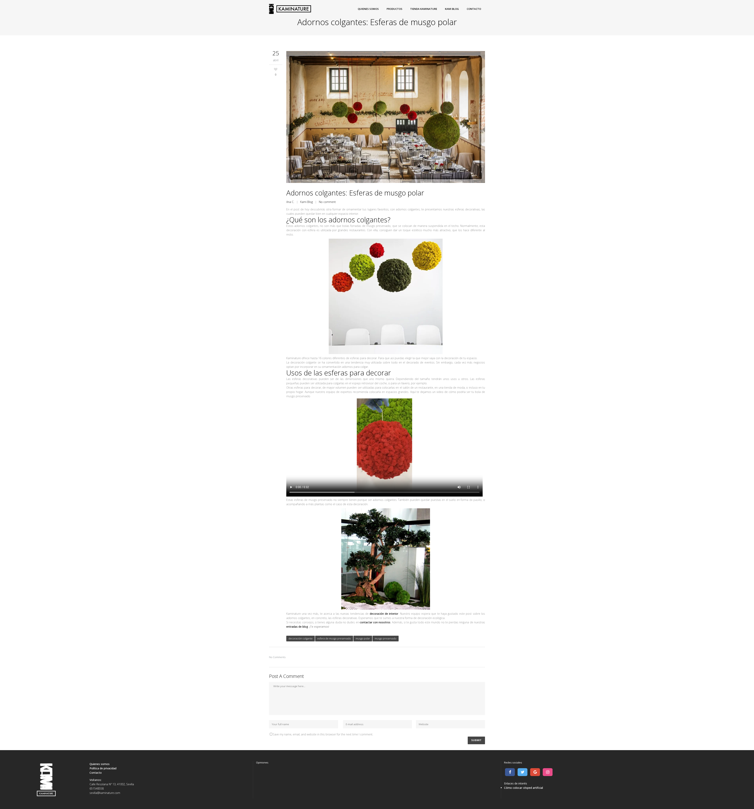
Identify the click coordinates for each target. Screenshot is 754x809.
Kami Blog (306, 202)
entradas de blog (297, 626)
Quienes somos (100, 764)
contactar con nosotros (375, 622)
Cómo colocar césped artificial (523, 788)
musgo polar (363, 638)
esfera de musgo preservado (334, 638)
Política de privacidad (103, 768)
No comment (327, 202)
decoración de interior (384, 613)
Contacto (96, 772)
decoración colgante (300, 638)
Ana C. (290, 202)
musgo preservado (385, 638)
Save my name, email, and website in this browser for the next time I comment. (323, 734)
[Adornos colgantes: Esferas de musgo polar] (385, 117)
